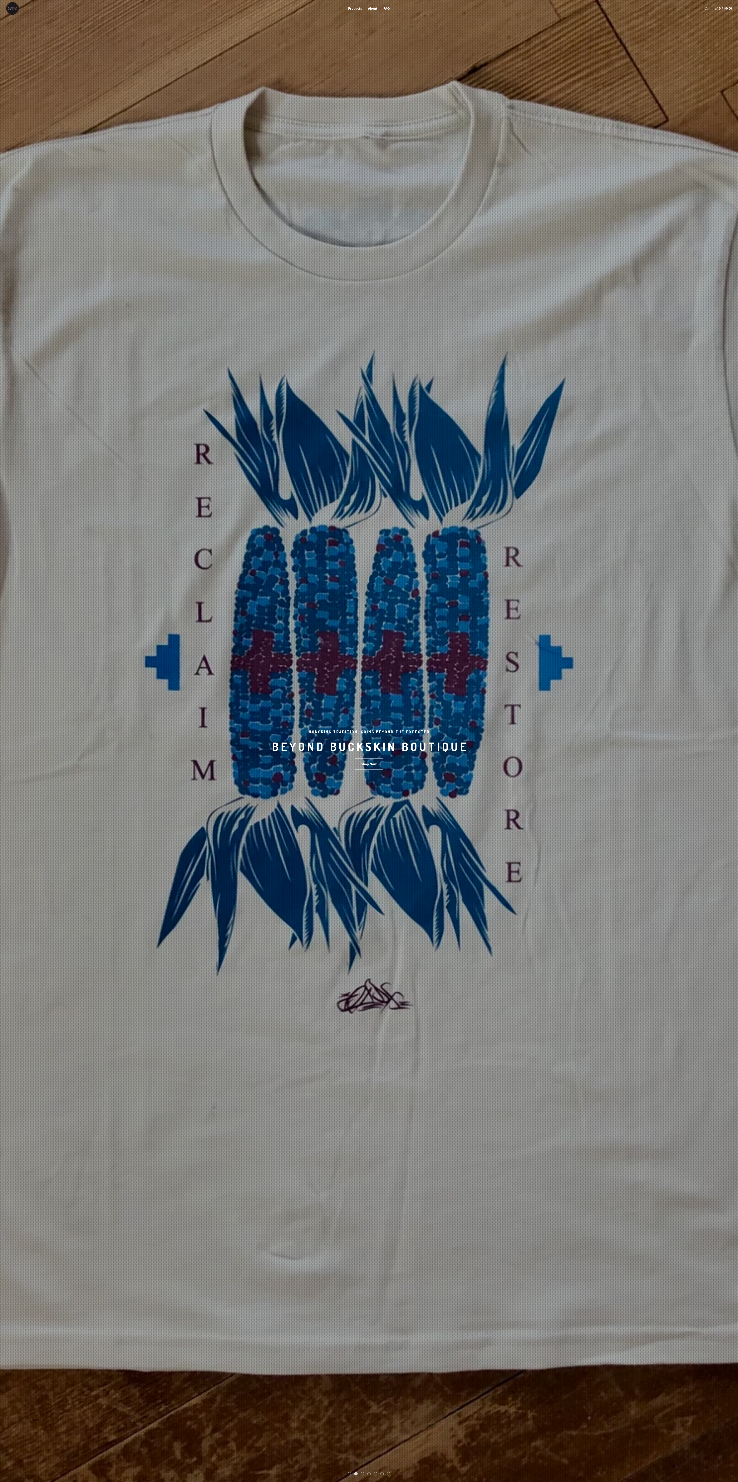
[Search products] (706, 8)
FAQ (387, 8)
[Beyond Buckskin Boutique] (26, 8)
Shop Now (369, 764)
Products (355, 8)
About (372, 8)
